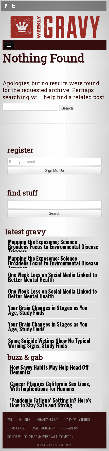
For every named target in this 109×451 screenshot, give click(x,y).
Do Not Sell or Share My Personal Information (40, 436)
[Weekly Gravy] (54, 27)
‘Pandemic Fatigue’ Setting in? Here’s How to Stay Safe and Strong (51, 402)
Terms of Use (16, 427)
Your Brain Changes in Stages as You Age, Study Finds (47, 310)
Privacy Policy (47, 419)
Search (54, 213)
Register (24, 419)
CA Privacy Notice (77, 419)
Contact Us (69, 427)
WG (9, 419)
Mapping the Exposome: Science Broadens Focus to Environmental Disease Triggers (53, 246)
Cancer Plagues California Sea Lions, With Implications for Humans (50, 386)
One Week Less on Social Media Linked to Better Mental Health (52, 277)
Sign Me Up (54, 170)
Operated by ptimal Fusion (54, 444)
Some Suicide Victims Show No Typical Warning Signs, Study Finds (49, 343)
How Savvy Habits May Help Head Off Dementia (49, 369)
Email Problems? (43, 427)
